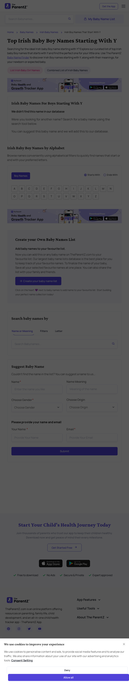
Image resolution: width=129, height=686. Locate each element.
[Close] (101, 287)
